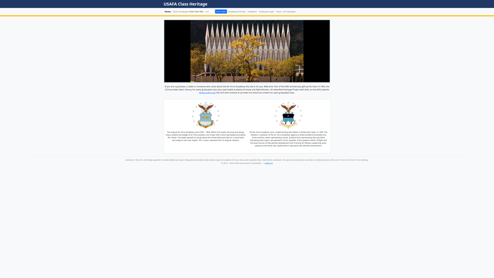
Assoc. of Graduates (286, 11)
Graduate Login (266, 11)
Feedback (252, 11)
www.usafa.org (207, 92)
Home (168, 11)
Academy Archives (237, 11)
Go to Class (221, 11)
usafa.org (268, 163)
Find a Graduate (180, 11)
